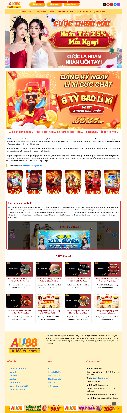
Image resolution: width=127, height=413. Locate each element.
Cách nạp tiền (13, 372)
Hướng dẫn (100, 12)
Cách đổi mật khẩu (14, 382)
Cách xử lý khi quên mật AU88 (18, 386)
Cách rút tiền (13, 375)
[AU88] (36, 408)
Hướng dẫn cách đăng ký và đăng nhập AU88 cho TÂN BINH (49, 312)
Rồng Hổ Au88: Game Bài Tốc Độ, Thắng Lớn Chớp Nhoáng (107, 280)
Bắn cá (70, 12)
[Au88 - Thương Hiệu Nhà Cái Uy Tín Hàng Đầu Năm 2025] (16, 4)
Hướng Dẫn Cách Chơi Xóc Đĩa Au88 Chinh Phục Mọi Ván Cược (78, 280)
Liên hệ (50, 368)
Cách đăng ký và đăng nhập (17, 368)
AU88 (9, 207)
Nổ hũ (36, 12)
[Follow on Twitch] (118, 4)
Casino (44, 12)
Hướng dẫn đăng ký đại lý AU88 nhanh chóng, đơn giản (107, 312)
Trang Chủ (26, 12)
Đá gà (88, 12)
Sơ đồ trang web (53, 386)
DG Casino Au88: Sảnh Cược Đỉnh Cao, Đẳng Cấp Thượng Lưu (19, 312)
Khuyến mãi (51, 382)
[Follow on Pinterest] (108, 4)
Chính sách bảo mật (54, 375)
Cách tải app (13, 379)
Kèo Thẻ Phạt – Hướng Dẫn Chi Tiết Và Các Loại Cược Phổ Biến (49, 280)
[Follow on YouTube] (111, 4)
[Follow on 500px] (115, 4)
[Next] (117, 41)
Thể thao (80, 12)
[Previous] (10, 41)
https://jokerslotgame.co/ (32, 166)
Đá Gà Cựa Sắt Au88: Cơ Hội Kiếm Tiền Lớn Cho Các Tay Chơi (19, 280)
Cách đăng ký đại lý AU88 (17, 389)
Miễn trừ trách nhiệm (54, 379)
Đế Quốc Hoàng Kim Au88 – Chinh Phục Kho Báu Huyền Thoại (78, 312)
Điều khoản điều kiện (54, 372)
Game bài (61, 12)
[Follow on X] (104, 4)
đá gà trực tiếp (71, 212)
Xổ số (52, 12)
